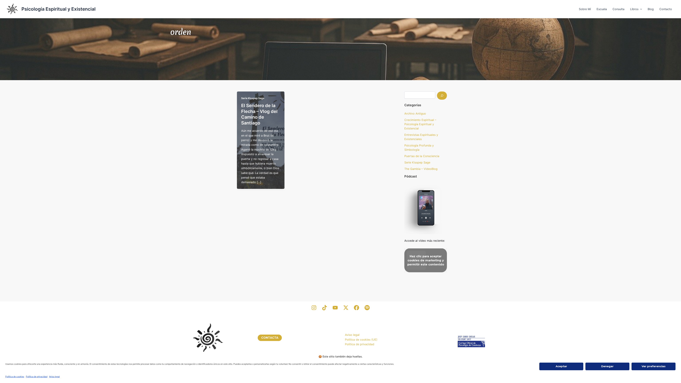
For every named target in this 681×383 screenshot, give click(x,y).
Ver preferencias (654, 366)
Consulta (618, 9)
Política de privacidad (36, 376)
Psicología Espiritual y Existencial (58, 9)
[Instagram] (314, 307)
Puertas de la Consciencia (421, 156)
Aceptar (561, 366)
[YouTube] (335, 307)
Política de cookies (14, 376)
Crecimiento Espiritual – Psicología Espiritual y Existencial (420, 124)
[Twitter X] (345, 307)
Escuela (602, 9)
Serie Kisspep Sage (252, 98)
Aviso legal (54, 376)
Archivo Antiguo (415, 113)
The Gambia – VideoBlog (421, 169)
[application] (640, 9)
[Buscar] (442, 95)
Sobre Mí (585, 9)
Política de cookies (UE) (361, 339)
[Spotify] (367, 307)
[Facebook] (356, 307)
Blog (651, 9)
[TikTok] (324, 307)
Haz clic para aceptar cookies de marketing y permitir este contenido (425, 260)
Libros (634, 9)
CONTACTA (269, 337)
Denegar (607, 366)
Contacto (665, 9)
